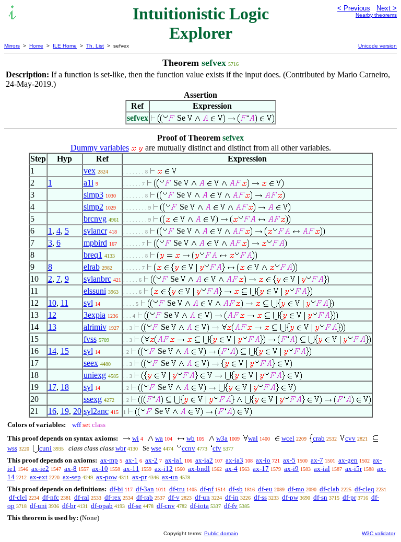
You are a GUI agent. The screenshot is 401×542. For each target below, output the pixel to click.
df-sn (320, 497)
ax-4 (231, 468)
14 (52, 351)
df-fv (231, 506)
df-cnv (166, 506)
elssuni (95, 290)
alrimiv (95, 326)
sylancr (95, 230)
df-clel (18, 497)
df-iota (199, 506)
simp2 (93, 206)
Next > (386, 8)
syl (88, 302)
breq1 (93, 254)
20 (77, 411)
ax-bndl (199, 468)
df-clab (329, 489)
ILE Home (65, 46)
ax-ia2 (204, 460)
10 (52, 302)
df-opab (102, 506)
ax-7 (317, 460)
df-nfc (50, 497)
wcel (287, 438)
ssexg (93, 399)
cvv (350, 438)
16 (52, 411)
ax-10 (100, 468)
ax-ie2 (40, 468)
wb (190, 438)
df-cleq (364, 489)
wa (159, 438)
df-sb (236, 489)
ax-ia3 (234, 460)
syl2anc (96, 411)
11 (64, 302)
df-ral (81, 497)
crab (319, 438)
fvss (90, 339)
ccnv (188, 448)
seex (91, 363)
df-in (232, 497)
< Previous (353, 8)
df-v (174, 497)
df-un (202, 497)
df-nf (207, 489)
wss (12, 448)
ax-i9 (291, 468)
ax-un (170, 477)
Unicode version (377, 46)
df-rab (144, 497)
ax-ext (39, 477)
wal (253, 438)
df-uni (38, 506)
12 (52, 314)
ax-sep (72, 477)
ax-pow (106, 477)
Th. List (95, 46)
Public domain (221, 533)
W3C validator (378, 533)
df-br (69, 506)
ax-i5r (353, 468)
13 (52, 326)
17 (52, 387)
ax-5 (289, 460)
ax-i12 (164, 468)
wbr (120, 448)
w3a (222, 438)
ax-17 (261, 468)
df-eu (265, 489)
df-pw (290, 497)
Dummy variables (99, 147)
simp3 (93, 194)
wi (135, 438)
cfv (217, 448)
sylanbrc (97, 278)
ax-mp (109, 460)
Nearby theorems (376, 15)
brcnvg (95, 218)
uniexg (95, 375)
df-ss (260, 497)
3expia (94, 314)
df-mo (296, 489)
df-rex (112, 497)
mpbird (95, 242)
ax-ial (322, 468)
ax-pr (139, 477)
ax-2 (151, 460)
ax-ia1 (174, 460)
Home (36, 46)
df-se (134, 506)
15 (65, 351)
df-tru (177, 489)
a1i (88, 182)
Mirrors (12, 46)
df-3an (145, 489)
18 (65, 387)
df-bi (116, 489)
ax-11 (131, 468)
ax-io (263, 460)
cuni (45, 448)
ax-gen (348, 460)
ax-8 (70, 468)
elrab (92, 266)
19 (65, 411)
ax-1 (131, 460)
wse (156, 448)
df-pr (349, 497)
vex (90, 170)
